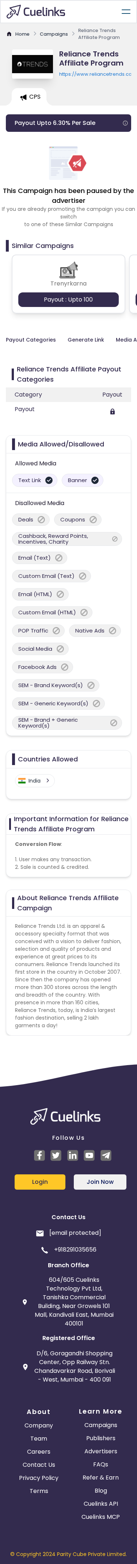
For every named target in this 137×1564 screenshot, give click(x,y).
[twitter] (57, 1155)
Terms (39, 1491)
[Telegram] (107, 1155)
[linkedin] (73, 1155)
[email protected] (75, 1233)
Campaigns (100, 1425)
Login (40, 1182)
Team (38, 1438)
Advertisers (100, 1451)
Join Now (100, 1182)
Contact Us (39, 1465)
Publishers (100, 1438)
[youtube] (90, 1155)
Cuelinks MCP (100, 1517)
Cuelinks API (101, 1504)
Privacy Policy (38, 1478)
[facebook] (40, 1155)
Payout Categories (31, 339)
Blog (101, 1490)
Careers (38, 1451)
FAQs (100, 1464)
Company (38, 1425)
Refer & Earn (101, 1477)
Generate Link (86, 339)
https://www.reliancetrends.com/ (95, 74)
